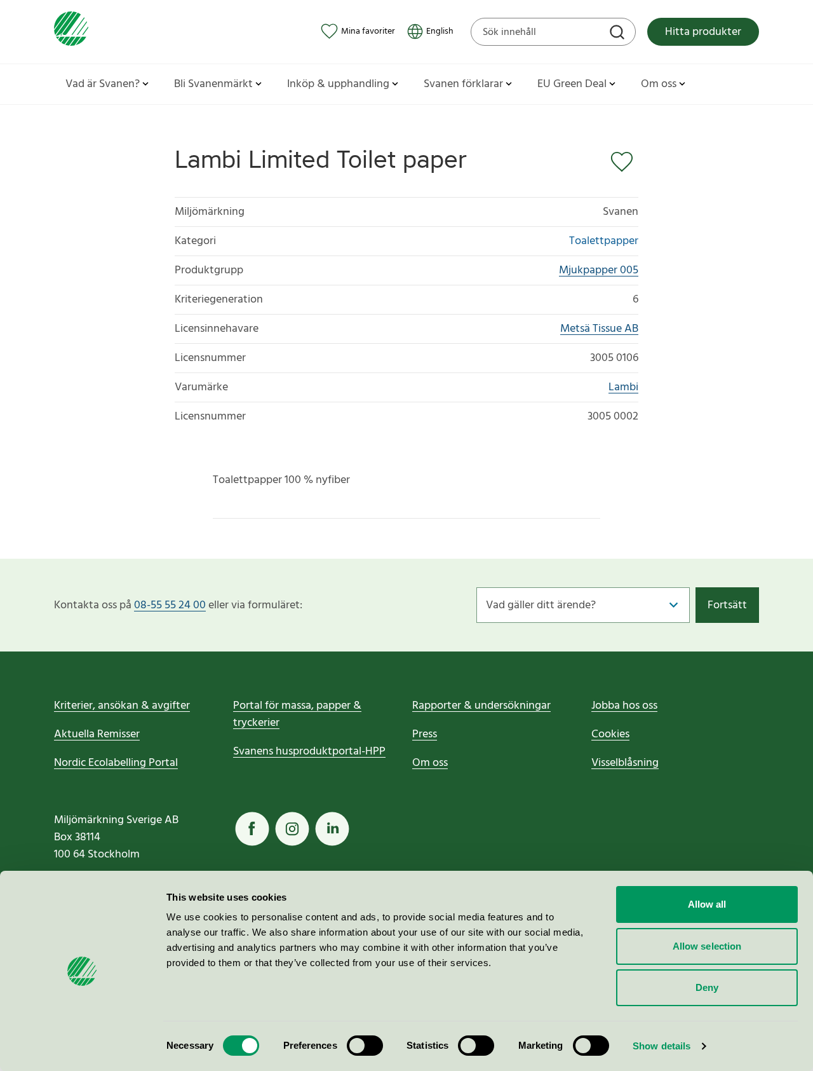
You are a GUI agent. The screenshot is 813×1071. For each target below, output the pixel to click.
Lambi (623, 387)
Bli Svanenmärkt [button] (213, 84)
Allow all (707, 904)
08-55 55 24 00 (170, 605)
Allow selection (707, 946)
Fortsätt (727, 605)
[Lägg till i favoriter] (624, 162)
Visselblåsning (625, 763)
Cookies (610, 734)
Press (424, 734)
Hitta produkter (703, 32)
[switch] (365, 1045)
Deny (706, 987)
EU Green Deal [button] (572, 84)
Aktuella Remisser (97, 734)
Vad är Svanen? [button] (102, 84)
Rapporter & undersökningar (481, 706)
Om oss (430, 763)
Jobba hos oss (624, 706)
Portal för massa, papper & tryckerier (297, 714)
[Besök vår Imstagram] (292, 829)
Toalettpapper (603, 241)
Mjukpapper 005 (598, 270)
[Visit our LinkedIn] (332, 829)
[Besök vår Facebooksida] (252, 829)
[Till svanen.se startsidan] (71, 31)
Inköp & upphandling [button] (338, 84)
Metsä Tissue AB (599, 329)
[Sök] (618, 33)
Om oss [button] (658, 84)
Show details (661, 1045)
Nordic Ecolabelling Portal (116, 763)
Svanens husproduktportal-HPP (309, 751)
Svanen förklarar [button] (463, 84)
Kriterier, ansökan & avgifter (122, 706)
